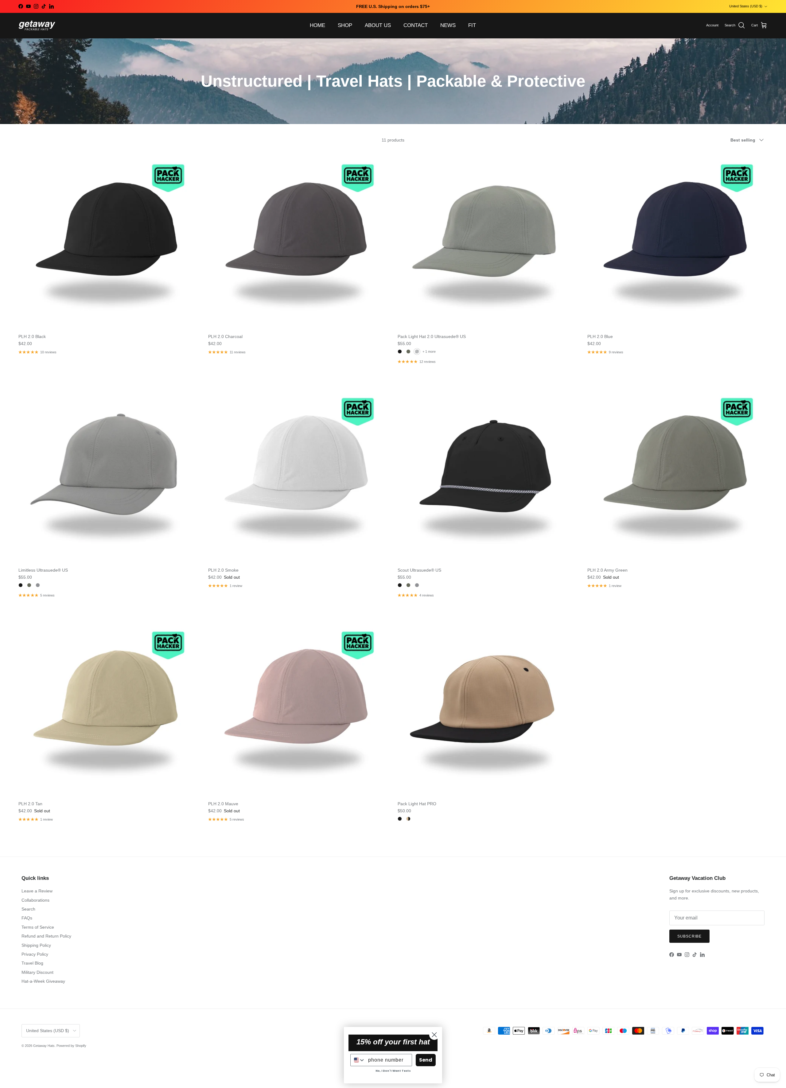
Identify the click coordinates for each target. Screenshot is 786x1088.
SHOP (345, 25)
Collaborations (35, 900)
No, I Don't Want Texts (393, 1071)
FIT (472, 25)
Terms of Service (37, 927)
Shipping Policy (36, 945)
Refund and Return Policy (46, 936)
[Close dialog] (434, 1034)
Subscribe (689, 936)
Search (28, 909)
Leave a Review (37, 890)
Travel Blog (32, 963)
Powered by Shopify (71, 1045)
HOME (317, 25)
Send (425, 1059)
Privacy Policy (34, 954)
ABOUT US (378, 25)
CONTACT (415, 25)
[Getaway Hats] (36, 25)
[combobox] (358, 1060)
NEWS (448, 25)
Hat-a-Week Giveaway (43, 981)
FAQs (26, 917)
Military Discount (37, 972)
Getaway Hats (44, 1045)
